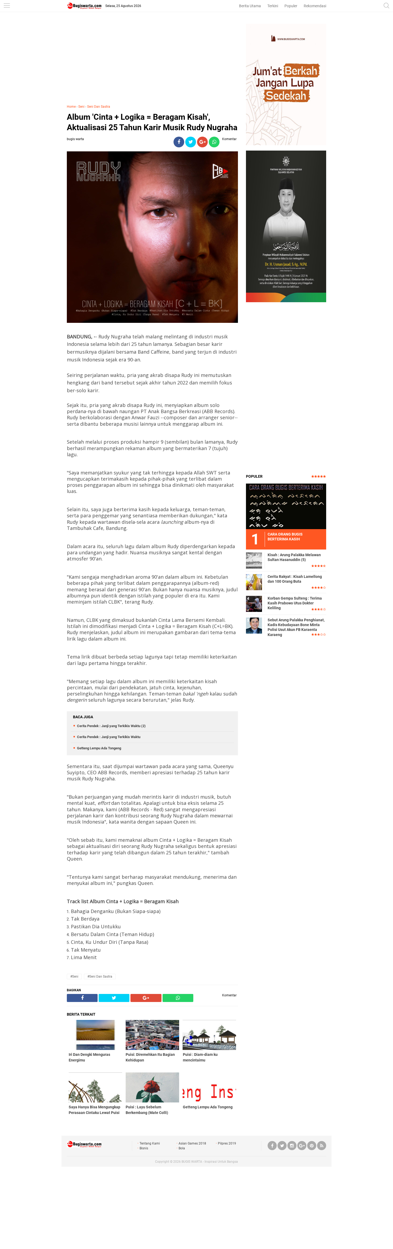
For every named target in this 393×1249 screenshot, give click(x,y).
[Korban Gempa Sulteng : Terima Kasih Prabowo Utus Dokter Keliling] (254, 603)
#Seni (74, 976)
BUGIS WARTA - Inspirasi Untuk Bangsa (210, 1162)
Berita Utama (250, 6)
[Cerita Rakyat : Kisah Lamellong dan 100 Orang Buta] (254, 582)
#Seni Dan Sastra (99, 976)
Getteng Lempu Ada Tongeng (99, 748)
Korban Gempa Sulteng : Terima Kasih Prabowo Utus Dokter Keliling (295, 603)
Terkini (272, 6)
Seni (81, 107)
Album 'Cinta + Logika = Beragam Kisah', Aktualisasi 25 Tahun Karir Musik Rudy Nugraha (152, 122)
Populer (290, 6)
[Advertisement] (152, 61)
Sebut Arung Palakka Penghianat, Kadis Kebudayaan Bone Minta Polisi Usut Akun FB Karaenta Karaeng (296, 627)
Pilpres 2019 (227, 1143)
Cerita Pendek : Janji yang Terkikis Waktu (108, 737)
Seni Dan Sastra (98, 107)
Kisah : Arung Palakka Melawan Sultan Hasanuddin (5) (294, 557)
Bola (182, 1148)
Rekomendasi (315, 6)
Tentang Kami (150, 1143)
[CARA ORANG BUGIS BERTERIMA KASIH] (286, 506)
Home (71, 107)
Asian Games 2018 (192, 1143)
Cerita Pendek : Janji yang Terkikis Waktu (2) (111, 726)
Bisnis (144, 1148)
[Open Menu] (6, 6)
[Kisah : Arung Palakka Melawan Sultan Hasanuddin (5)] (254, 560)
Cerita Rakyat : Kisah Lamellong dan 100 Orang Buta (295, 579)
